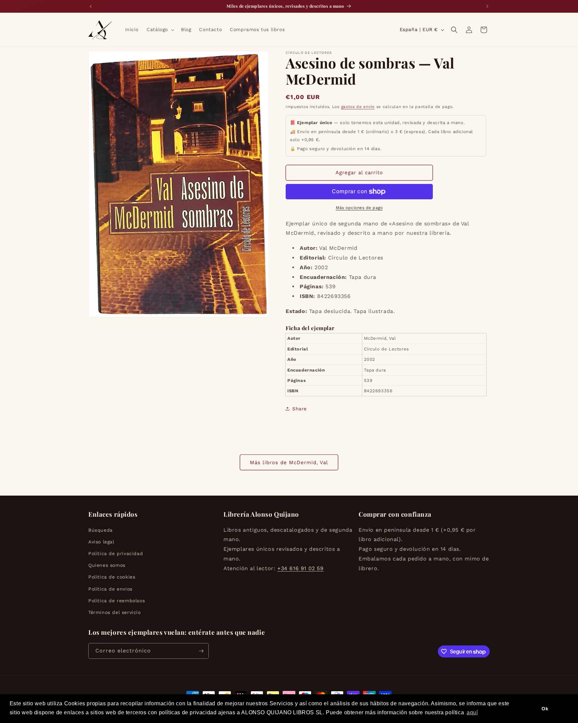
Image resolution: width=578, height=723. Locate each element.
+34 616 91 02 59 (300, 568)
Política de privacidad (115, 553)
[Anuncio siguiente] (487, 6)
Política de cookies (111, 577)
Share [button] (299, 408)
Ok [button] (545, 708)
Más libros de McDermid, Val (289, 462)
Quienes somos (106, 565)
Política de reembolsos (116, 600)
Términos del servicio (114, 612)
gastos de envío (358, 106)
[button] (159, 29)
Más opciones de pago (359, 207)
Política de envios (110, 589)
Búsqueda (100, 530)
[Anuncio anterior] (90, 6)
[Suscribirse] (201, 651)
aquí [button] (472, 712)
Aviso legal (101, 541)
